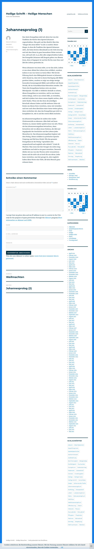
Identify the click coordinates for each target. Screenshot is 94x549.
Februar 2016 (73, 351)
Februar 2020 (73, 269)
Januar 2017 (72, 330)
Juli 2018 (71, 295)
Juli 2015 (71, 359)
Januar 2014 (72, 372)
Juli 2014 (71, 360)
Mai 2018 (71, 299)
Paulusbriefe (72, 147)
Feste (70, 231)
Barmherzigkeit (73, 95)
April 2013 (72, 387)
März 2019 (72, 288)
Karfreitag (71, 124)
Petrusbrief (81, 147)
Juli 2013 (71, 382)
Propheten (79, 150)
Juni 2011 (71, 429)
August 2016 (72, 339)
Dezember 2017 (73, 309)
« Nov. (71, 65)
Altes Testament (79, 80)
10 (86, 52)
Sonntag (70, 156)
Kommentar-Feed (74, 177)
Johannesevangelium (74, 121)
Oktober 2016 (73, 336)
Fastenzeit (71, 105)
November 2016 (73, 334)
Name (8, 225)
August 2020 (72, 259)
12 (72, 56)
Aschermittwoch (73, 89)
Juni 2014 (71, 362)
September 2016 (73, 337)
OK (62, 547)
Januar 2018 (72, 307)
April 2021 (72, 253)
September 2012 (73, 401)
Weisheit (82, 159)
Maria (70, 131)
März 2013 (72, 389)
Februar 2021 (73, 255)
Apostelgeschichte (73, 86)
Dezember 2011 (73, 418)
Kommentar (11, 187)
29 (80, 62)
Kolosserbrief (80, 124)
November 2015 (73, 357)
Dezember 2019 (73, 272)
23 (83, 59)
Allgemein (72, 227)
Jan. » (84, 65)
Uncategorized (73, 240)
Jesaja (70, 118)
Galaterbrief (79, 105)
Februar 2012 (73, 414)
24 (86, 59)
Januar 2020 (72, 270)
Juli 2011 (71, 427)
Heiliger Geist (78, 111)
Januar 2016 (72, 353)
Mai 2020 (71, 263)
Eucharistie (81, 99)
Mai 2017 (71, 322)
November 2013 (73, 376)
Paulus (77, 143)
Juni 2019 (71, 282)
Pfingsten (71, 150)
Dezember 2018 (73, 292)
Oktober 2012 (73, 399)
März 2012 (72, 412)
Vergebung (78, 156)
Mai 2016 (71, 345)
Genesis (70, 108)
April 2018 (72, 301)
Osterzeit (71, 143)
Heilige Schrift (72, 115)
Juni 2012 (71, 406)
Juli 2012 (71, 404)
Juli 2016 (71, 341)
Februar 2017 (73, 328)
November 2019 (73, 274)
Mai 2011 (71, 431)
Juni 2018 (71, 297)
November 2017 (73, 311)
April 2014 (72, 366)
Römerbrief (78, 153)
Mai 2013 (71, 385)
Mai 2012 (71, 408)
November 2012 (73, 397)
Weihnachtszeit (72, 159)
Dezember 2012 (73, 395)
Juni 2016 (71, 343)
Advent (70, 80)
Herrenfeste (82, 115)
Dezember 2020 (73, 257)
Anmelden (72, 173)
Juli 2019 (71, 280)
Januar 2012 (72, 416)
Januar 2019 (72, 290)
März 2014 (72, 368)
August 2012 (72, 403)
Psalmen (70, 153)
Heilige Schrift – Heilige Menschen (29, 13)
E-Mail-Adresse (12, 234)
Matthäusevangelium (74, 137)
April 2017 (72, 324)
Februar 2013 (72, 391)
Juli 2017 (71, 318)
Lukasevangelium (79, 127)
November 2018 (73, 293)
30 (83, 62)
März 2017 (72, 326)
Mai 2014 (71, 364)
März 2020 (72, 267)
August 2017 (72, 316)
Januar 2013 (72, 393)
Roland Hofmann (11, 42)
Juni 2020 (72, 261)
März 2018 (72, 303)
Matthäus (71, 134)
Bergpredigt (83, 95)
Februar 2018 (73, 305)
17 (86, 56)
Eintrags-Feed (73, 175)
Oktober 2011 (72, 422)
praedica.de (71, 14)
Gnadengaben (79, 108)
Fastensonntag (81, 102)
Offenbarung (72, 140)
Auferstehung (72, 92)
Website (9, 243)
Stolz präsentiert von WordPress (37, 540)
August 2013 (72, 380)
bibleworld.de (83, 14)
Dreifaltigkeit (72, 99)
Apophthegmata (73, 83)
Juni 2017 (71, 320)
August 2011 (72, 426)
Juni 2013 (71, 383)
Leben (70, 127)
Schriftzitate (9, 47)
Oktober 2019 (73, 276)
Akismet (48, 218)
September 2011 (73, 424)
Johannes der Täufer (80, 118)
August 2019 (72, 278)
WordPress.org (73, 179)
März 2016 (72, 349)
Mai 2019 (71, 284)
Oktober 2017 (73, 313)
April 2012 (72, 410)
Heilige (70, 111)
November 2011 (73, 420)
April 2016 (72, 347)
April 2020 (72, 265)
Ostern (80, 140)
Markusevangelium (79, 131)
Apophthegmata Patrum (76, 229)
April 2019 (72, 286)
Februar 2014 (73, 370)
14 (77, 56)
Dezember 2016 (73, 332)
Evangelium (72, 102)
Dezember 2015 (73, 355)
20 (75, 59)
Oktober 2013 (73, 378)
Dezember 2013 (73, 374)
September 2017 (73, 314)
